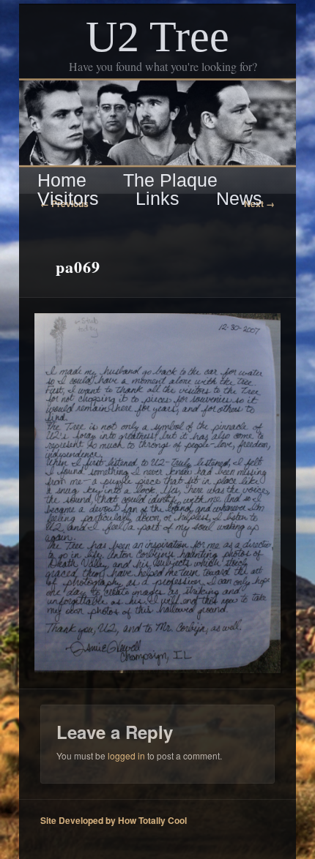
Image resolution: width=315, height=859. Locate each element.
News (239, 199)
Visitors (68, 199)
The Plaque (170, 180)
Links (157, 199)
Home (61, 180)
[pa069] (157, 493)
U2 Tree (157, 36)
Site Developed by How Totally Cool (113, 820)
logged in (126, 755)
